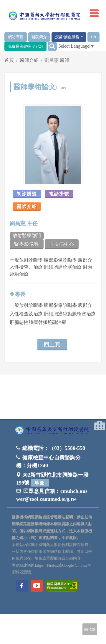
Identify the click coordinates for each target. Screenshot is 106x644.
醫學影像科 (26, 244)
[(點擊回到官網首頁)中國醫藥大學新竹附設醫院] (53, 430)
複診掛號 (59, 193)
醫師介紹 (29, 60)
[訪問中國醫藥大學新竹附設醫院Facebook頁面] (22, 586)
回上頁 (52, 344)
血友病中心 (61, 244)
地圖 (40, 482)
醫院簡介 (39, 37)
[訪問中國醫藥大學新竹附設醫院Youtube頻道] (37, 586)
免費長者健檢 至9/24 (25, 46)
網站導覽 (15, 37)
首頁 (9, 60)
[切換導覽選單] (94, 13)
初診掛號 (27, 193)
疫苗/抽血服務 (67, 37)
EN (93, 37)
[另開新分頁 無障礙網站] (62, 585)
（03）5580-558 (67, 448)
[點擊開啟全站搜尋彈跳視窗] (52, 46)
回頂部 (90, 629)
